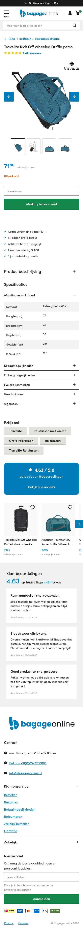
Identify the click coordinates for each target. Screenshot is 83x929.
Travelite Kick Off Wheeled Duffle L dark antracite (20, 542)
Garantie (10, 831)
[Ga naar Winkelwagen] (77, 13)
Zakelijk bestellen (16, 824)
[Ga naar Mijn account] (70, 13)
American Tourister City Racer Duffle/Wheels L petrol (56, 542)
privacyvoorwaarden (17, 890)
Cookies (23, 923)
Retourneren (13, 816)
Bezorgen (11, 802)
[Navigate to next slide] (79, 524)
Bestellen (10, 795)
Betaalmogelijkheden (19, 809)
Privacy (8, 923)
